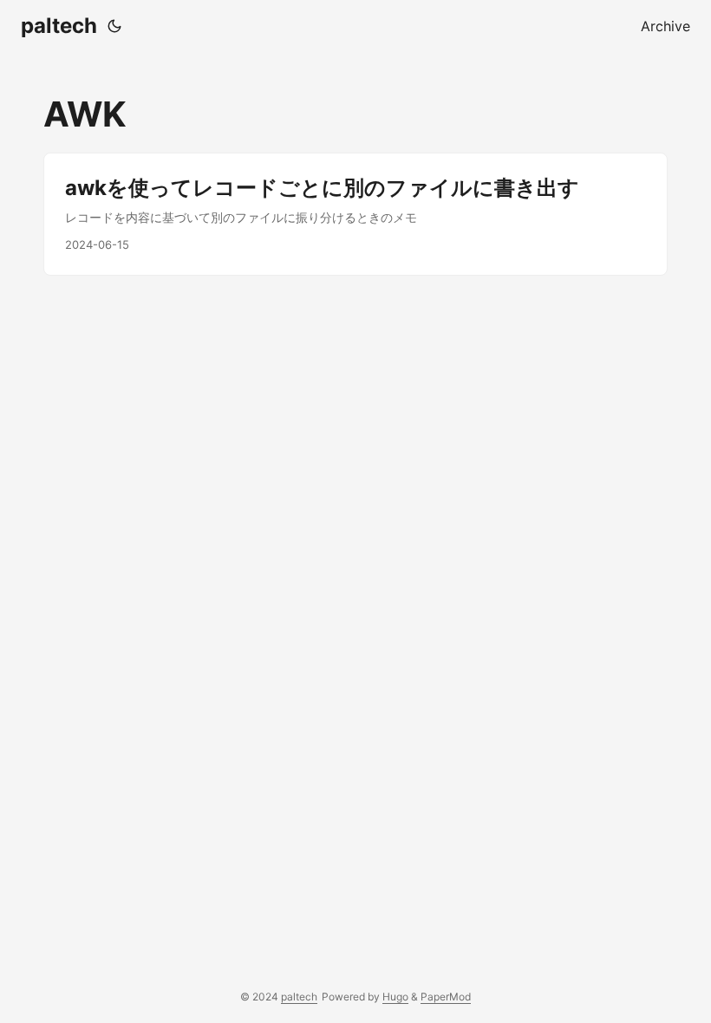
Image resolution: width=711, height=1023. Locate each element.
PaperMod (446, 996)
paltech (59, 25)
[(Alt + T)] (114, 26)
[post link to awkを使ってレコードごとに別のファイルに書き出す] (355, 214)
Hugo (395, 996)
